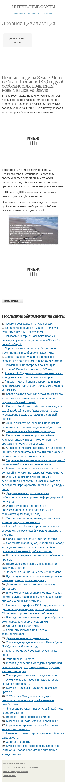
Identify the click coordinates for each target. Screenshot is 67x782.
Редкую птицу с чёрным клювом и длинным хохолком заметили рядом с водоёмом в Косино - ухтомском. (33, 385)
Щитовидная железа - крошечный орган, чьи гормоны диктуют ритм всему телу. (32, 578)
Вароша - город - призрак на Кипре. (28, 717)
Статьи (47, 13)
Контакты (6, 767)
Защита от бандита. (18, 742)
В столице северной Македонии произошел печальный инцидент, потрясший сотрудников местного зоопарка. (32, 667)
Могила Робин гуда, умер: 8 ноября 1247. (32, 721)
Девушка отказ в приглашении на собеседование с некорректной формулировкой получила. (32, 497)
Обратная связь (9, 775)
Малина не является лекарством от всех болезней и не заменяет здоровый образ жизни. (32, 470)
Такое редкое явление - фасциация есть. (32, 675)
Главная (19, 13)
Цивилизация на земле (18, 40)
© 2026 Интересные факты (14, 763)
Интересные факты (33, 6)
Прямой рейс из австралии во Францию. (30, 365)
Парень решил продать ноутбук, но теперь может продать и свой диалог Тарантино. (30, 350)
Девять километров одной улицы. (27, 638)
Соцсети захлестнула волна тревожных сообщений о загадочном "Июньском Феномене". (33, 359)
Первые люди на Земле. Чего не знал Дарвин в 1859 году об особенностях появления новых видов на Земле (33, 83)
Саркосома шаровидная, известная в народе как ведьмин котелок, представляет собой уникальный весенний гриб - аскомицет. (33, 547)
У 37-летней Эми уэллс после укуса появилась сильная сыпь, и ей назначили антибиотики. (28, 700)
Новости (34, 13)
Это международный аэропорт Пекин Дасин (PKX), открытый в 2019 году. (32, 644)
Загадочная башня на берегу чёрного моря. (34, 572)
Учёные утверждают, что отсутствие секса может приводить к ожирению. (31, 520)
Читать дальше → (12, 301)
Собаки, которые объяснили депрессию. (32, 539)
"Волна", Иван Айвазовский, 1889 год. (29, 369)
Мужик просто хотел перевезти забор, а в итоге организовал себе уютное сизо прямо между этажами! (30, 750)
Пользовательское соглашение (25, 767)
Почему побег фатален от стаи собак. (29, 323)
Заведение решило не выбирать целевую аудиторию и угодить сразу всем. (30, 330)
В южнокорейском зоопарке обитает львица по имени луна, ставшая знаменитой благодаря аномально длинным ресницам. (32, 597)
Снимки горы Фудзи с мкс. (22, 626)
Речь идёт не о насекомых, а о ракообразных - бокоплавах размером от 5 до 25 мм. (33, 619)
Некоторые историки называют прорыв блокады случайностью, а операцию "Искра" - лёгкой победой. (31, 340)
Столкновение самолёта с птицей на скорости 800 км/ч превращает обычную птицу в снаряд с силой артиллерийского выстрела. (33, 452)
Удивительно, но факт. (20, 659)
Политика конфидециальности (15, 771)
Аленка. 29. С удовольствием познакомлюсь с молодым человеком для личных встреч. (32, 375)
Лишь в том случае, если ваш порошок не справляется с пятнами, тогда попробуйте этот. (32, 425)
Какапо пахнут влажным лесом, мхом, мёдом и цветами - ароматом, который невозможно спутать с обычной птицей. (33, 398)
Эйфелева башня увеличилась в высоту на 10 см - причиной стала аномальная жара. (33, 462)
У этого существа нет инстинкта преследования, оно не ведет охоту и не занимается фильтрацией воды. (27, 510)
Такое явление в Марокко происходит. (30, 431)
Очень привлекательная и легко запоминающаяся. (24, 632)
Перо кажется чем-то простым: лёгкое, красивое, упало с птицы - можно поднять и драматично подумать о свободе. (29, 439)
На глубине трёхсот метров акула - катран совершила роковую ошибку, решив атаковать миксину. (31, 530)
